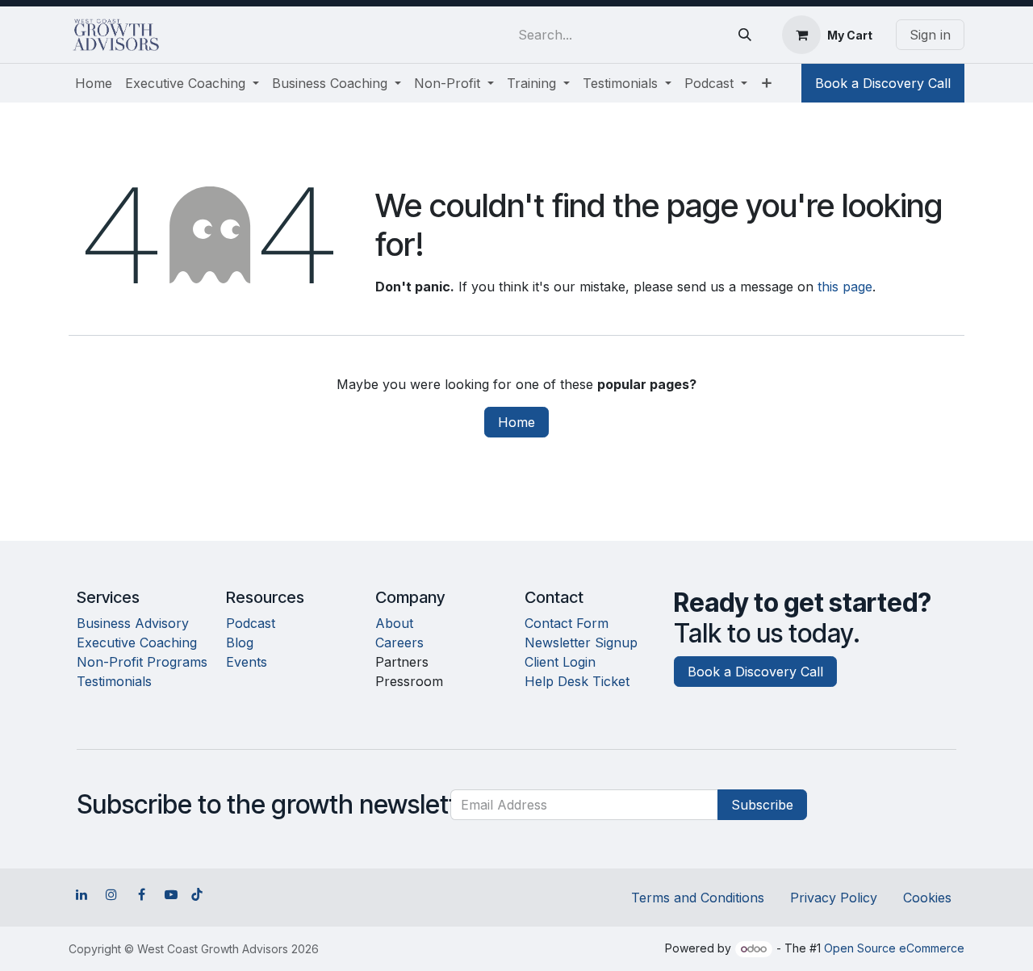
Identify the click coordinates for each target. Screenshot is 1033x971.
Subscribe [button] (762, 805)
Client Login (560, 662)
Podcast (250, 623)
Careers (399, 642)
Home (516, 422)
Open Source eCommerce (894, 948)
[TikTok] (196, 894)
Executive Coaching (137, 642)
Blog (239, 642)
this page (845, 286)
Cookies (927, 897)
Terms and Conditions (697, 897)
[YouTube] (171, 894)
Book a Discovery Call (883, 83)
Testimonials (114, 681)
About (394, 623)
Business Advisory (133, 623)
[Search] (745, 35)
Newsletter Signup (581, 642)
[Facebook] (141, 894)
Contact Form (567, 623)
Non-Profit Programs (142, 662)
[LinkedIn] (81, 894)
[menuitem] (94, 83)
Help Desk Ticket (577, 681)
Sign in (930, 35)
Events (246, 662)
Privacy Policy (833, 897)
